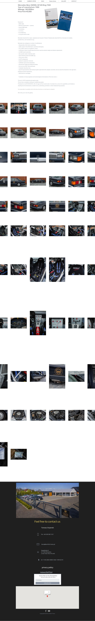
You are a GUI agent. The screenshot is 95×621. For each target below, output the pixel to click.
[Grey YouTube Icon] (49, 611)
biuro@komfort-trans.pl (48, 544)
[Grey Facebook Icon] (45, 611)
